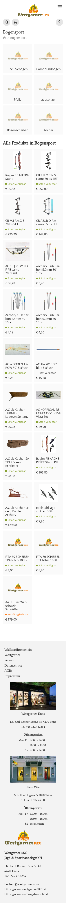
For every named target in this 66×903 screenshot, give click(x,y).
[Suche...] (6, 22)
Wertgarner (12, 655)
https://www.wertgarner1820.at (25, 889)
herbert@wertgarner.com (21, 884)
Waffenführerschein (18, 650)
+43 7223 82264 (35, 726)
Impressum (12, 676)
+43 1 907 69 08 (35, 800)
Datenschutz (13, 665)
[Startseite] (4, 37)
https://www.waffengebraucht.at (26, 894)
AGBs (8, 671)
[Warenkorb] (15, 22)
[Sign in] (59, 22)
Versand (9, 660)
